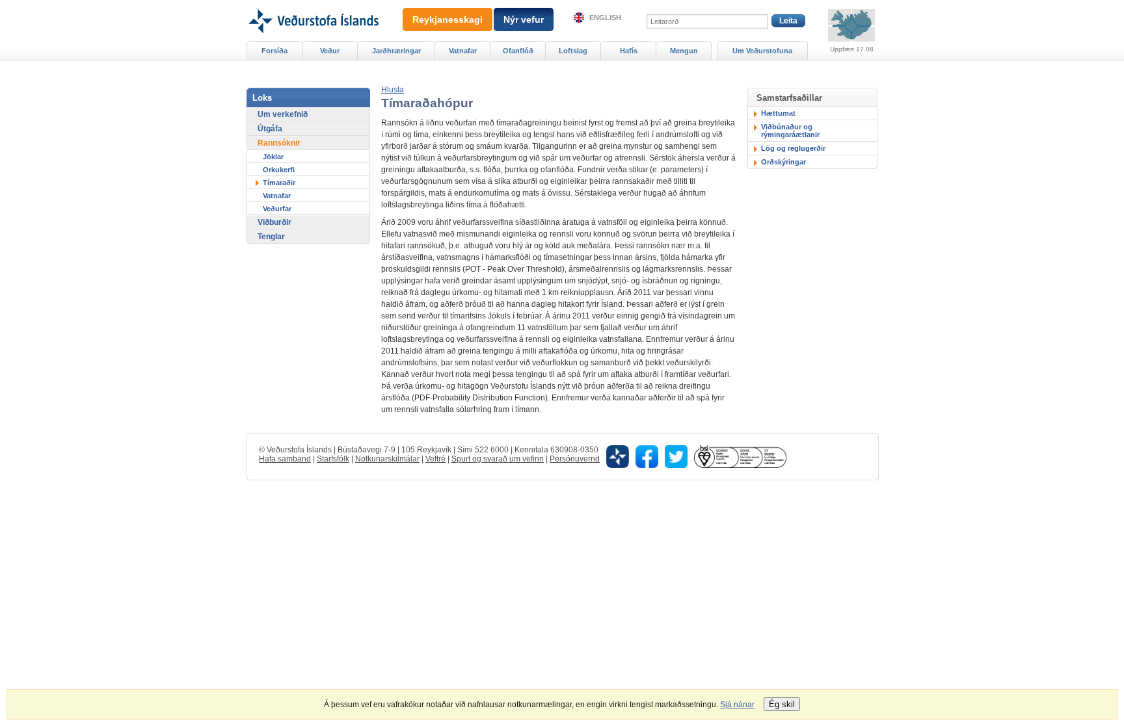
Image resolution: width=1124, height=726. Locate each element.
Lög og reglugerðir (793, 148)
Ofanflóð (518, 51)
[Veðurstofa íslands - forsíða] (313, 4)
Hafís (628, 51)
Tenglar (271, 236)
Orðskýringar (783, 162)
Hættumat (778, 113)
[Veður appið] (617, 455)
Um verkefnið (283, 114)
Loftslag (573, 51)
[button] (392, 89)
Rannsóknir (279, 143)
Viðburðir (274, 222)
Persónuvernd (575, 458)
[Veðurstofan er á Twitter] (676, 455)
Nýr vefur (523, 19)
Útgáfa (270, 128)
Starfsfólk (333, 458)
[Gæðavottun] (740, 455)
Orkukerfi (279, 170)
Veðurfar (277, 209)
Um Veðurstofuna (762, 51)
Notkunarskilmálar (387, 458)
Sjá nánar (737, 704)
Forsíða (274, 51)
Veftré (435, 458)
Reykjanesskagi (447, 19)
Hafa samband (285, 458)
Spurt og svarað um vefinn (497, 458)
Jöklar (273, 157)
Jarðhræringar (396, 51)
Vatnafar (277, 196)
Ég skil (782, 704)
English (605, 17)
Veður (330, 51)
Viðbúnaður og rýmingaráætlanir (790, 130)
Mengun (684, 51)
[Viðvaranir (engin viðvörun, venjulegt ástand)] (851, 25)
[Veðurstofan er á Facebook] (647, 455)
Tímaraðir (279, 183)
